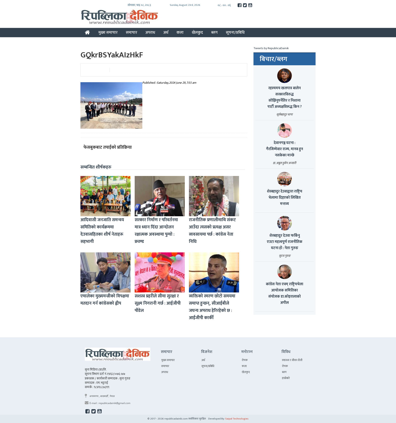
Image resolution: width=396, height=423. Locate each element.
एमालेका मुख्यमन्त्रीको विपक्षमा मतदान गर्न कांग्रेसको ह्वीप (104, 299)
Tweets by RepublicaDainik (271, 48)
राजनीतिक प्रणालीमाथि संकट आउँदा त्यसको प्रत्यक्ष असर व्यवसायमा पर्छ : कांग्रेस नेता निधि (212, 230)
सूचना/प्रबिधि (235, 32)
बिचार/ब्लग (273, 59)
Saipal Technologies (237, 418)
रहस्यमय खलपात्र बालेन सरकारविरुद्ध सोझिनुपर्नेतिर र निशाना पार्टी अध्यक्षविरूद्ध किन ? (285, 97)
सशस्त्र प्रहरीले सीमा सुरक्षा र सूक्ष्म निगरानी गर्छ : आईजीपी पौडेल (158, 303)
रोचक (245, 360)
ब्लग (214, 32)
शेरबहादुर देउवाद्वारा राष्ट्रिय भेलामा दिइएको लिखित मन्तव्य (284, 197)
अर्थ (165, 32)
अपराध (150, 32)
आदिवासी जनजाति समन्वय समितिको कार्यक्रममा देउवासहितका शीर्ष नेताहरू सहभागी (102, 230)
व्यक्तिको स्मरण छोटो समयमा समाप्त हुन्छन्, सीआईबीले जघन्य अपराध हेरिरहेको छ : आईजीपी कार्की (212, 306)
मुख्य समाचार (108, 32)
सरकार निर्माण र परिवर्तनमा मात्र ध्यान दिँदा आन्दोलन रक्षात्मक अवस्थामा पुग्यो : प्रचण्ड (156, 230)
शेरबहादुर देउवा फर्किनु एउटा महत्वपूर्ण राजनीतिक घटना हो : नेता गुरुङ (284, 242)
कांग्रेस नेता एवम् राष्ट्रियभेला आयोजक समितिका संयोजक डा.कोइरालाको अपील (284, 293)
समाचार (131, 32)
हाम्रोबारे (286, 378)
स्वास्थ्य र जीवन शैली (292, 360)
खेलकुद (197, 32)
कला (180, 32)
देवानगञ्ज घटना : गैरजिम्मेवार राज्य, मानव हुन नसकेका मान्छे (284, 149)
